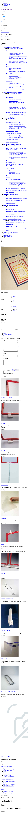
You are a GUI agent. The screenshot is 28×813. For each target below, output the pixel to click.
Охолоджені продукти (8, 772)
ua (4, 19)
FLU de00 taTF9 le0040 (6, 397)
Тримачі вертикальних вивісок (16, 102)
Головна (5, 1)
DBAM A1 (3, 518)
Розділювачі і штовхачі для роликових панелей (15, 185)
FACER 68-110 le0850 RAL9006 (8, 691)
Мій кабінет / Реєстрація (6, 9)
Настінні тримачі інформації (16, 137)
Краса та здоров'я (7, 770)
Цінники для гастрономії (15, 83)
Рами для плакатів (13, 76)
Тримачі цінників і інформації (16, 48)
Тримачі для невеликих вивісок (17, 126)
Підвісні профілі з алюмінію (16, 114)
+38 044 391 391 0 (5, 37)
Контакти (5, 5)
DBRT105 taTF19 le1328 (6, 756)
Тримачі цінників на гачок (15, 68)
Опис (4, 333)
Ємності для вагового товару (16, 206)
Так (2, 811)
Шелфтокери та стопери (15, 99)
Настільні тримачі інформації (16, 135)
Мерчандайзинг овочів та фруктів (17, 220)
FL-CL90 (3, 573)
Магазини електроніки (9, 781)
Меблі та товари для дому (9, 782)
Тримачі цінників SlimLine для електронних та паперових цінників (18, 61)
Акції (4, 7)
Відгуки (5, 335)
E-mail (4, 353)
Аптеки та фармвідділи (9, 784)
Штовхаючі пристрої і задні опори (17, 153)
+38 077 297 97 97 (5, 32)
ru (4, 14)
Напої (4, 771)
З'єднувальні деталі (14, 128)
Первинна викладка (8, 791)
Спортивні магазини (8, 786)
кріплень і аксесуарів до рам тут (17, 347)
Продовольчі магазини (6, 766)
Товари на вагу (7, 775)
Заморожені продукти (8, 776)
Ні (4, 811)
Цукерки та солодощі (8, 769)
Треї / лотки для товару (14, 173)
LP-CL (2, 544)
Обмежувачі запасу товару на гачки (18, 69)
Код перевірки (7, 370)
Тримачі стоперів (13, 101)
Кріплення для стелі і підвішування (17, 127)
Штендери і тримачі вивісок (16, 109)
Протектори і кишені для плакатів (17, 108)
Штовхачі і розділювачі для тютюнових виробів (15, 155)
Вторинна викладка (8, 792)
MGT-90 (3, 450)
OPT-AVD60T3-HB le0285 (7, 599)
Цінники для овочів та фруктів (16, 84)
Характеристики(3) (8, 334)
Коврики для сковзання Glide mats (17, 183)
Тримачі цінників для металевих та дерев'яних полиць (17, 59)
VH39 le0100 (4, 659)
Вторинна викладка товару (16, 195)
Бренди (2, 789)
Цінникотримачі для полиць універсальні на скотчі (16, 54)
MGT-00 (3, 423)
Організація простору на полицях (17, 145)
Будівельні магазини (8, 785)
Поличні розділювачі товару (16, 152)
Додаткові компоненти (15, 119)
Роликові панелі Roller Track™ (16, 182)
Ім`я (4, 349)
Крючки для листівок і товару (16, 124)
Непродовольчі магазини (7, 779)
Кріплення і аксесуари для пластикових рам (15, 78)
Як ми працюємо (7, 4)
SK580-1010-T (4, 485)
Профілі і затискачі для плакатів (17, 107)
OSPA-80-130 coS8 (5, 630)
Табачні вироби (7, 774)
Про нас (5, 3)
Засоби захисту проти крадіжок (17, 71)
